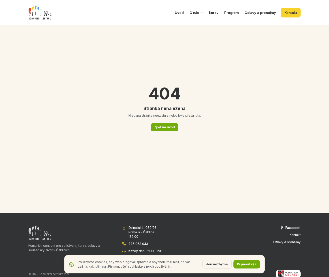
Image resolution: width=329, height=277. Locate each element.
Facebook (293, 228)
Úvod (179, 13)
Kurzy (213, 13)
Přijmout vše (246, 264)
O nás (194, 13)
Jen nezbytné (217, 264)
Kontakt (290, 13)
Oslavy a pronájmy (260, 13)
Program (231, 13)
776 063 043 (138, 244)
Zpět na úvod (164, 127)
